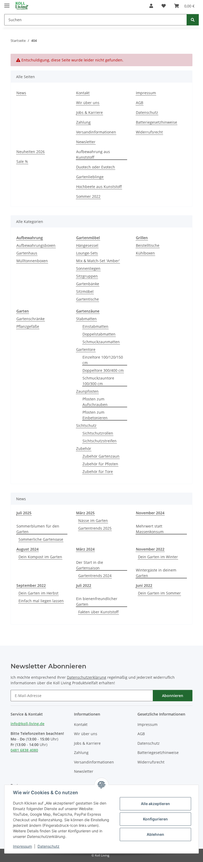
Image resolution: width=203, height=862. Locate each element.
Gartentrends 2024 (95, 575)
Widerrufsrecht (149, 132)
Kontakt (83, 92)
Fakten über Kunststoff (98, 611)
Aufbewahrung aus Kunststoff (93, 154)
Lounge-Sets (87, 253)
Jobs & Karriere (89, 112)
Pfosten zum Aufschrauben (95, 401)
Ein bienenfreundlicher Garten (96, 601)
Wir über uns (87, 102)
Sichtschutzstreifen (99, 440)
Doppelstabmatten (99, 334)
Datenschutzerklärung (86, 677)
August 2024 (27, 549)
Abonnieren (172, 695)
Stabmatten (86, 318)
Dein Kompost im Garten (40, 556)
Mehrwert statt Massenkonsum (150, 529)
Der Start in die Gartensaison (89, 565)
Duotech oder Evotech (95, 166)
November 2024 (150, 512)
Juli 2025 (23, 512)
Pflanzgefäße (27, 326)
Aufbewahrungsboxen (36, 245)
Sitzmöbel (85, 291)
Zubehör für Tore (97, 471)
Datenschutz (48, 846)
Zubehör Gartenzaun (100, 456)
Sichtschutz (86, 425)
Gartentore (85, 349)
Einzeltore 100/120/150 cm (102, 360)
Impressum (22, 846)
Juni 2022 (144, 585)
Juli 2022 (83, 585)
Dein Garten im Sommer (159, 593)
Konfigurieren (155, 819)
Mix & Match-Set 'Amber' (98, 260)
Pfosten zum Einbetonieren (95, 415)
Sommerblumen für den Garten (37, 529)
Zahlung (83, 122)
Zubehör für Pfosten (100, 463)
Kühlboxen (145, 253)
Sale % (22, 161)
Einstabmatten (95, 326)
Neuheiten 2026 (30, 151)
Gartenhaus (26, 253)
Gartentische (87, 299)
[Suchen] (193, 19)
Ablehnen (155, 834)
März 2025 (85, 512)
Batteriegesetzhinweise (156, 122)
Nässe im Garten (93, 520)
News (21, 92)
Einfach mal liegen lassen (41, 600)
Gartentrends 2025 (95, 528)
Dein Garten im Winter (158, 556)
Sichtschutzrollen (97, 433)
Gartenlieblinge (90, 176)
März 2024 (85, 549)
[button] (151, 6)
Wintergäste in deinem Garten (156, 573)
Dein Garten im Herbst (38, 593)
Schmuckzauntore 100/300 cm (98, 381)
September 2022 (31, 585)
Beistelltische (147, 245)
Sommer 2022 (88, 196)
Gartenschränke (30, 318)
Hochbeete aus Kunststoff (99, 186)
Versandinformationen (96, 132)
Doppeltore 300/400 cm (103, 370)
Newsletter (85, 141)
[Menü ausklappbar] (7, 3)
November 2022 (150, 549)
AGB (139, 102)
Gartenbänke (87, 283)
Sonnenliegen (88, 268)
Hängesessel (87, 245)
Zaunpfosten (87, 391)
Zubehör (83, 448)
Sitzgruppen (87, 276)
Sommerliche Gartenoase (41, 539)
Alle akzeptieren (155, 803)
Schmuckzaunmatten (101, 341)
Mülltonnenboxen (32, 260)
